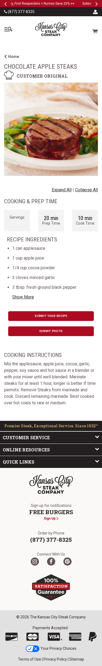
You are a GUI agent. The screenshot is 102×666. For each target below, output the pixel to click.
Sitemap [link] (76, 659)
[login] (95, 11)
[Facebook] (51, 561)
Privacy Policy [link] (55, 659)
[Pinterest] (67, 561)
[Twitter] (35, 561)
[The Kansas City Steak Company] (51, 484)
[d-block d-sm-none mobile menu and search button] (8, 29)
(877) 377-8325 (21, 11)
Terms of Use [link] (29, 659)
